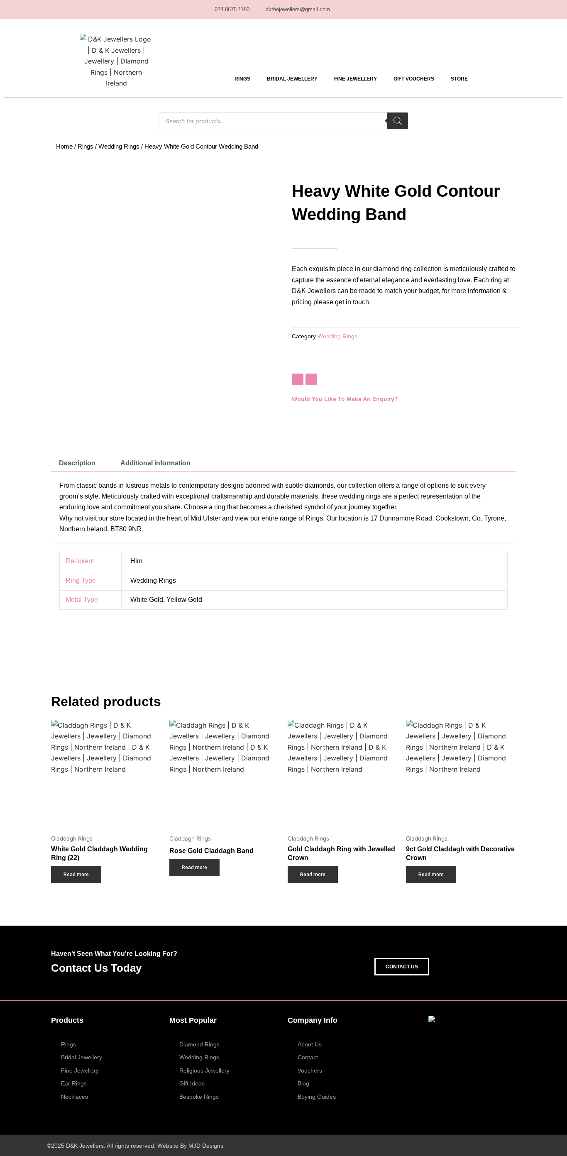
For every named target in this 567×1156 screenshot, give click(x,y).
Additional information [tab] (155, 463)
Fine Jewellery (355, 79)
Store (459, 79)
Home (64, 146)
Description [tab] (77, 463)
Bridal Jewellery (292, 79)
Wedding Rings (118, 146)
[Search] (397, 120)
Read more (76, 874)
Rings (242, 79)
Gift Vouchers (413, 79)
